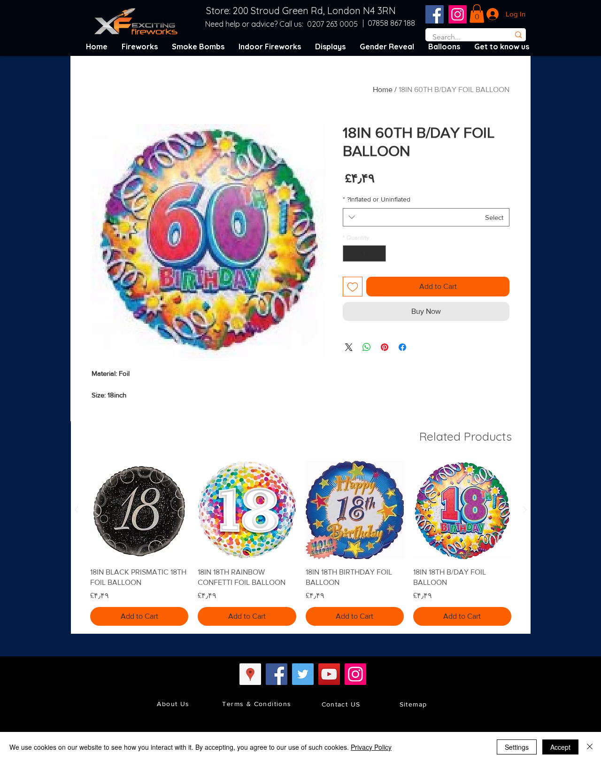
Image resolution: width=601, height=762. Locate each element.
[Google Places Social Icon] (250, 674)
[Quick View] (462, 510)
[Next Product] (76, 509)
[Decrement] (379, 254)
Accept (560, 747)
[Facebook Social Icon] (434, 14)
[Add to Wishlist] (352, 286)
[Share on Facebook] (402, 347)
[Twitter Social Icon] (303, 674)
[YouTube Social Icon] (329, 674)
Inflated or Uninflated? (376, 199)
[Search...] (518, 34)
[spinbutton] (364, 254)
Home (383, 89)
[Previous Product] (525, 509)
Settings (517, 747)
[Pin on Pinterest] (384, 347)
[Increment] (349, 254)
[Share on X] (348, 347)
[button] (477, 13)
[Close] (589, 746)
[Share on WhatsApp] (366, 347)
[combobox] (426, 217)
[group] (301, 543)
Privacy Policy (371, 747)
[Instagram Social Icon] (457, 14)
